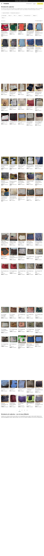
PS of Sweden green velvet (39, 315)
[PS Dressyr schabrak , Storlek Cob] (30, 384)
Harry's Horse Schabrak (20, 48)
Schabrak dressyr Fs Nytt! (38, 108)
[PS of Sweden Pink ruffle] (30, 310)
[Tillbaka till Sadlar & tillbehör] (1, 13)
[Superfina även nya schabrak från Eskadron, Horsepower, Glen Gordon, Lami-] (13, 160)
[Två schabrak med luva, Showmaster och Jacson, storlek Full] (22, 339)
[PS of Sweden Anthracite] (39, 324)
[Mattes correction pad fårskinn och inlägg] (39, 87)
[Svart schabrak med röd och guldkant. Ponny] (39, 117)
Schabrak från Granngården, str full (39, 404)
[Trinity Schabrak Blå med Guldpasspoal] (30, 27)
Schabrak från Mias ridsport (30, 182)
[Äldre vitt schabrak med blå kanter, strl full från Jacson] (30, 160)
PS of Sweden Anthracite (37, 330)
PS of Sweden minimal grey (3, 315)
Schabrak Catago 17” (5, 121)
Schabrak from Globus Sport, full (21, 257)
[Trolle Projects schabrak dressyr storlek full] (39, 43)
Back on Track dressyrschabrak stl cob (30, 345)
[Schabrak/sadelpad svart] (30, 87)
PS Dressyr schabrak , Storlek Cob (30, 389)
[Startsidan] (6, 4)
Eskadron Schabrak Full (30, 197)
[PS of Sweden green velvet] (39, 310)
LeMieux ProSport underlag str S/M (13, 242)
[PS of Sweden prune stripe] (5, 266)
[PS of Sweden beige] (13, 324)
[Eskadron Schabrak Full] (30, 192)
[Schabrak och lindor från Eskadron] (5, 102)
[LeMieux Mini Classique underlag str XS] (5, 237)
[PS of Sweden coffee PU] (13, 310)
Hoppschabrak (12, 388)
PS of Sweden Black (4, 344)
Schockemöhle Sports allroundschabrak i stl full (22, 404)
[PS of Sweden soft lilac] (13, 339)
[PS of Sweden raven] (30, 251)
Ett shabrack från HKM (4, 48)
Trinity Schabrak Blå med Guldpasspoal (30, 32)
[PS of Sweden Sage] (30, 324)
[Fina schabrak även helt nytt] (5, 160)
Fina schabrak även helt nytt (4, 166)
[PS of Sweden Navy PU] (22, 310)
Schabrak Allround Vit (22, 388)
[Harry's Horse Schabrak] (22, 43)
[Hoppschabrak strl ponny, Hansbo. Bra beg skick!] (13, 192)
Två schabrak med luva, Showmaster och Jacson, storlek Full (21, 345)
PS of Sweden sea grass (30, 272)
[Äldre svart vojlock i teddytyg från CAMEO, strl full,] (22, 160)
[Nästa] (27, 410)
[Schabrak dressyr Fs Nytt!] (39, 102)
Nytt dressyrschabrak (5, 388)
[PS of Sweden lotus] (13, 266)
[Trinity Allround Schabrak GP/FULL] (39, 176)
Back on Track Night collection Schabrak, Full (30, 48)
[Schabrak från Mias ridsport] (30, 176)
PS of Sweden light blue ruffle (38, 257)
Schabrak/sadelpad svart (30, 93)
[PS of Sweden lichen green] (22, 266)
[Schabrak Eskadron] (13, 102)
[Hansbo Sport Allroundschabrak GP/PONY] (30, 237)
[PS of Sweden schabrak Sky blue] (5, 324)
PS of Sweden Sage (30, 329)
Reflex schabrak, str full (30, 404)
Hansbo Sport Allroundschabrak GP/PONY (30, 242)
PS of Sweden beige (13, 329)
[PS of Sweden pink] (22, 324)
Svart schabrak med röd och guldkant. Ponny (38, 122)
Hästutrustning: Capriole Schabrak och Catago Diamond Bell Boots (5, 32)
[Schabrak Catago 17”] (5, 117)
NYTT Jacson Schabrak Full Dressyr (39, 389)
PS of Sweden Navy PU (21, 315)
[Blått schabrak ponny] (22, 117)
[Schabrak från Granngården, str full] (39, 398)
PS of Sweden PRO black (38, 272)
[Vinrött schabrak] (30, 102)
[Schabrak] (22, 87)
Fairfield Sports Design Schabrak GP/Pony (13, 404)
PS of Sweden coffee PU (12, 315)
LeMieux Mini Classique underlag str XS (4, 242)
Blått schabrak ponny (22, 121)
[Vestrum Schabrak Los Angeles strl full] (39, 237)
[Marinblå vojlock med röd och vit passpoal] (39, 160)
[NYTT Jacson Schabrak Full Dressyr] (39, 384)
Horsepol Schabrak (13, 31)
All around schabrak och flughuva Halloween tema (13, 182)
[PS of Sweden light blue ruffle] (39, 251)
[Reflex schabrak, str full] (30, 398)
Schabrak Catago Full (13, 121)
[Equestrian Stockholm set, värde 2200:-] (5, 398)
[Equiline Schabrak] (5, 87)
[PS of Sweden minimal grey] (5, 310)
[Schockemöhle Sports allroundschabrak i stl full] (22, 398)
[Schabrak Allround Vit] (22, 384)
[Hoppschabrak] (13, 384)
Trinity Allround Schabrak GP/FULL (38, 182)
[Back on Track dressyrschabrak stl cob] (30, 339)
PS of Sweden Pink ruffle (30, 315)
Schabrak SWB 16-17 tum (39, 197)
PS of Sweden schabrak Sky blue (4, 330)
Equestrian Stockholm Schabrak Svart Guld (4, 182)
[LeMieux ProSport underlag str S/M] (13, 237)
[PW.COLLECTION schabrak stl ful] (13, 87)
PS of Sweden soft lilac (13, 345)
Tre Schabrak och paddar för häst (4, 197)
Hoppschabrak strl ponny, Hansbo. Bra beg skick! (13, 197)
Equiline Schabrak (4, 92)
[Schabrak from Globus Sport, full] (22, 251)
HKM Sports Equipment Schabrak (38, 32)
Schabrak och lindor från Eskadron (4, 108)
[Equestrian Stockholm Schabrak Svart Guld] (5, 176)
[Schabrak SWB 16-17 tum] (39, 192)
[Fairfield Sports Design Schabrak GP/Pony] (13, 398)
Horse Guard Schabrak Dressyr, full (13, 257)
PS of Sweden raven (30, 256)
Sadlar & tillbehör (6, 12)
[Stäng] (43, 1)
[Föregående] (17, 410)
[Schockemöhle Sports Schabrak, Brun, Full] (22, 176)
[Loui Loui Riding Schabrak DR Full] (13, 43)
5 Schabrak (20, 31)
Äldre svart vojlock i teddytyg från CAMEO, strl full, (21, 166)
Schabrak (19, 92)
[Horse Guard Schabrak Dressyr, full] (13, 251)
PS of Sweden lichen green (22, 272)
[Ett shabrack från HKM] (5, 43)
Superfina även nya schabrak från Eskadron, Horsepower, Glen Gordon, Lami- (13, 166)
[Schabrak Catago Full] (13, 117)
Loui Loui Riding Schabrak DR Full (13, 48)
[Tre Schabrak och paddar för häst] (5, 192)
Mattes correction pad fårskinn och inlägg (38, 93)
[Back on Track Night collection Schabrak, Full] (30, 43)
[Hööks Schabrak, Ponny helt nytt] (30, 117)
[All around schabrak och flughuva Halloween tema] (13, 176)
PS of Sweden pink (21, 329)
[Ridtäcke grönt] (5, 251)
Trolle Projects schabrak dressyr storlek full (38, 48)
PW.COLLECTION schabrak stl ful (13, 93)
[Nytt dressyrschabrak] (5, 384)
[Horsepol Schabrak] (13, 27)
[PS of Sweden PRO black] (39, 266)
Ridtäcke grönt (3, 256)
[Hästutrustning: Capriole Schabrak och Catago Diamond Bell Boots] (5, 27)
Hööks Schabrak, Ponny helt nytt (30, 122)
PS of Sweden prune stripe (5, 272)
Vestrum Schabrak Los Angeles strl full (38, 242)
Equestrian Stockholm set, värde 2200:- (5, 404)
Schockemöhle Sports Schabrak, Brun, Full (21, 182)
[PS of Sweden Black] (5, 339)
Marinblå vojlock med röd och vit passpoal (39, 166)
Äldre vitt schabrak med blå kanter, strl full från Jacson (30, 166)
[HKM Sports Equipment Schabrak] (39, 27)
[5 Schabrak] (22, 27)
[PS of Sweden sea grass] (30, 266)
